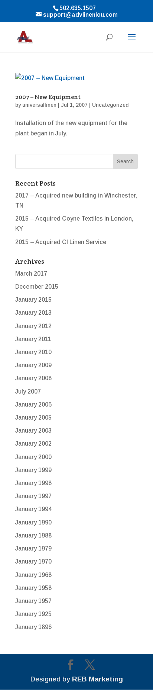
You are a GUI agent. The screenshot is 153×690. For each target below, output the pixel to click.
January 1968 (33, 575)
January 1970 (33, 561)
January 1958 (33, 588)
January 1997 (33, 496)
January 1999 (33, 470)
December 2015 (36, 286)
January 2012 (33, 326)
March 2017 (31, 273)
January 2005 (33, 417)
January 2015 (33, 299)
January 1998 (33, 483)
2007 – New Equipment (48, 97)
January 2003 (33, 430)
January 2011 (33, 339)
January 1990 (33, 522)
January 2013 (33, 312)
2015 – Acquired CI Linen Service (60, 242)
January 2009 (33, 365)
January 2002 (33, 443)
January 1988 (33, 535)
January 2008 (33, 378)
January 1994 (33, 509)
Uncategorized (110, 105)
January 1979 (33, 548)
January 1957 (33, 601)
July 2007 (28, 391)
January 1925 (33, 614)
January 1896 (33, 627)
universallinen (39, 105)
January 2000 (33, 457)
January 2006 (33, 404)
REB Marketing (97, 679)
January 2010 (33, 352)
